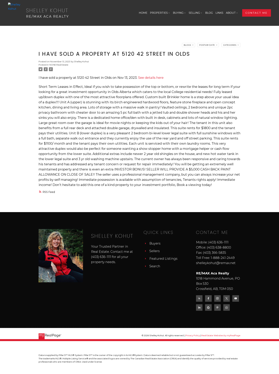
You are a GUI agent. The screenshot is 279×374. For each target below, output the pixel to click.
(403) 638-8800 (219, 247)
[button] (256, 12)
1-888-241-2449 (223, 258)
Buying (178, 12)
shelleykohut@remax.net (216, 263)
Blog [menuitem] (209, 12)
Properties (159, 12)
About (231, 12)
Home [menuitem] (143, 12)
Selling (194, 12)
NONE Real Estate (58, 64)
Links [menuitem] (219, 12)
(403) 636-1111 (101, 257)
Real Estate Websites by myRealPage (220, 335)
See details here (151, 78)
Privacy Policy (193, 335)
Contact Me (256, 12)
